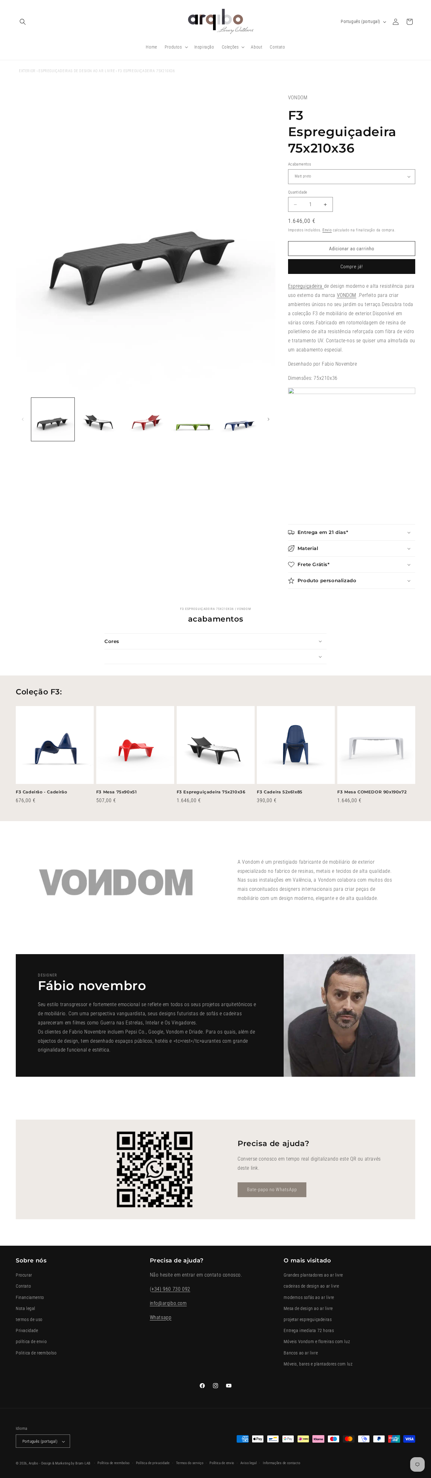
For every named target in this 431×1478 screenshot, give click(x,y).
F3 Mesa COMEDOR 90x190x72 (372, 791)
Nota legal (25, 1308)
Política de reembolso (113, 1463)
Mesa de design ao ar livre (308, 1308)
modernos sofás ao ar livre (309, 1297)
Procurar (24, 1275)
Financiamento (30, 1297)
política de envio (31, 1341)
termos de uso (29, 1319)
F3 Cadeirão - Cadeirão (41, 791)
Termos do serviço (190, 1463)
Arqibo (33, 1464)
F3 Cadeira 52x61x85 (279, 791)
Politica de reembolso (36, 1352)
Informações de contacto (281, 1463)
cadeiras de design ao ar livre (311, 1286)
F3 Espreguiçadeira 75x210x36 (211, 791)
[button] (23, 22)
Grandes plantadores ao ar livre (313, 1275)
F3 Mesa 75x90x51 (116, 791)
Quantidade (297, 192)
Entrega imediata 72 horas (309, 1330)
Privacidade (27, 1330)
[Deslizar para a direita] (268, 419)
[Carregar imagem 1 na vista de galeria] (52, 419)
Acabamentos (299, 164)
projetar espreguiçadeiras (308, 1319)
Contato (23, 1286)
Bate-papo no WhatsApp (272, 1190)
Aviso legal (248, 1463)
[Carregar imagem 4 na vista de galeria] (192, 419)
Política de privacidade (153, 1463)
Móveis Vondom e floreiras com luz (317, 1341)
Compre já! (351, 267)
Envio (327, 230)
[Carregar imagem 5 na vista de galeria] (238, 419)
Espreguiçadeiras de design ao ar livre (76, 71)
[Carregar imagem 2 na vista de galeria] (99, 419)
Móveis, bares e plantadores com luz (318, 1363)
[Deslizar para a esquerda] (23, 419)
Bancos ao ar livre (301, 1352)
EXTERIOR (27, 71)
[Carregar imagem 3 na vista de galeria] (145, 419)
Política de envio (222, 1463)
